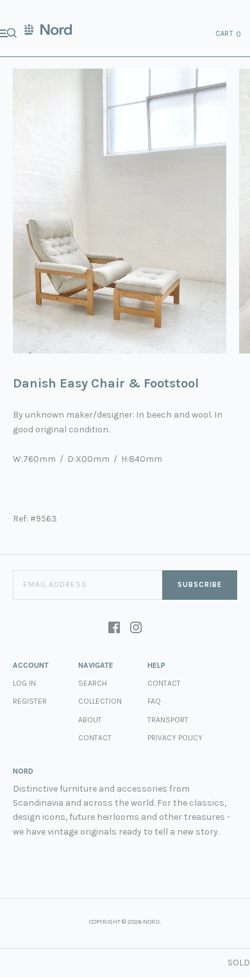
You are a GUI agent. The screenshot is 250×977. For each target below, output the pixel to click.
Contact (95, 737)
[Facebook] (114, 629)
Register (30, 701)
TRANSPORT (167, 719)
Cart (229, 34)
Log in (24, 683)
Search (92, 683)
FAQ (154, 701)
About (90, 719)
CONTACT (164, 683)
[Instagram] (136, 629)
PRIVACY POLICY (175, 737)
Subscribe (200, 585)
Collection (100, 701)
